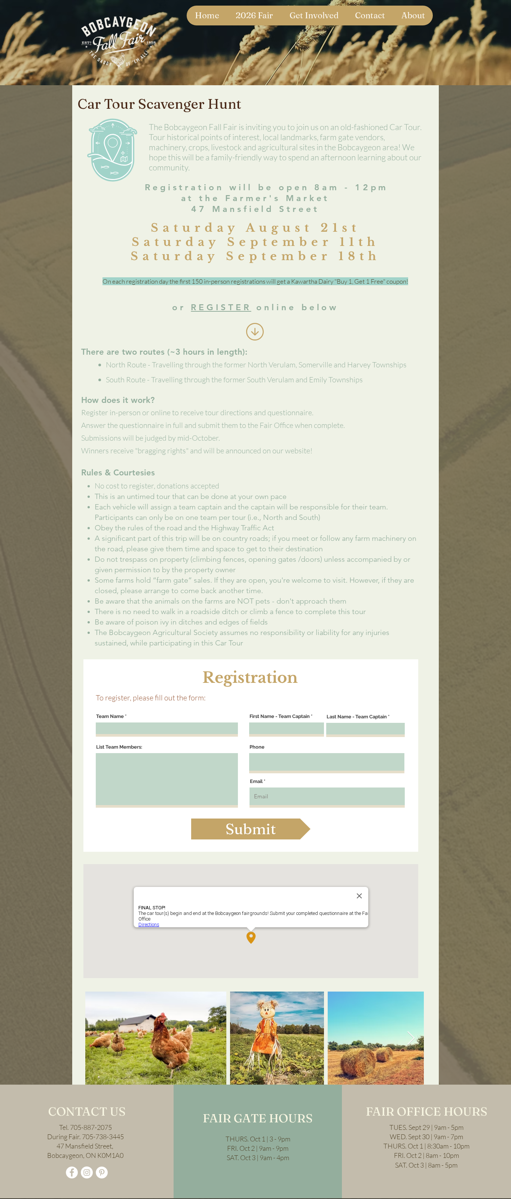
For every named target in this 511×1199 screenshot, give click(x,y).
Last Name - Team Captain (357, 716)
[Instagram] (87, 1172)
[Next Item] (411, 1038)
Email (256, 781)
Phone (257, 747)
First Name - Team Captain (280, 716)
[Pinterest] (102, 1172)
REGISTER (221, 307)
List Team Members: (119, 747)
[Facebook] (72, 1172)
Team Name (110, 716)
